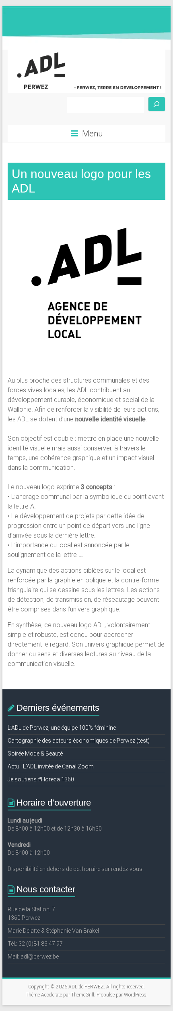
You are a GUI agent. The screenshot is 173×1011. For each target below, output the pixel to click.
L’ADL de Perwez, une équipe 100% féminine (62, 727)
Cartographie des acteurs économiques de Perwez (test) (79, 740)
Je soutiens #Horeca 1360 (41, 779)
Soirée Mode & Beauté (35, 753)
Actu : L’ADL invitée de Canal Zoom (51, 766)
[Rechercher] (157, 104)
